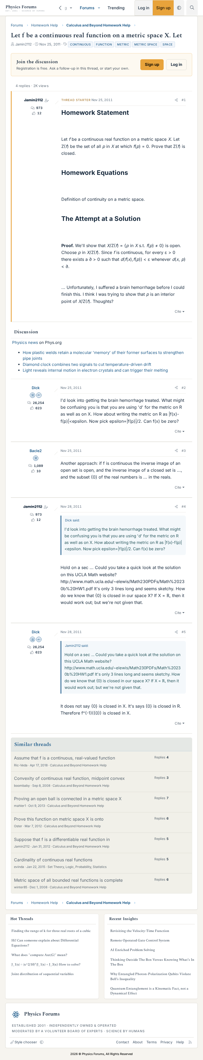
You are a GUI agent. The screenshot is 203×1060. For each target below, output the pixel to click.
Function (104, 44)
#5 (184, 632)
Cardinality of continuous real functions (53, 859)
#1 (184, 100)
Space (168, 44)
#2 (184, 388)
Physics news (25, 342)
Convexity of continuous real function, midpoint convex (69, 778)
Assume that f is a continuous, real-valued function (64, 758)
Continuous (80, 44)
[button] (71, 7)
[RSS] (190, 1042)
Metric (123, 44)
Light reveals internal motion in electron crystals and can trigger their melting (95, 370)
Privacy (166, 1042)
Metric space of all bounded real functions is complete (68, 880)
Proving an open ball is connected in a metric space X (68, 798)
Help (180, 1042)
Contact (122, 1042)
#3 (184, 451)
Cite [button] (178, 311)
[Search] (192, 7)
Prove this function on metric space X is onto (59, 819)
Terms (151, 1042)
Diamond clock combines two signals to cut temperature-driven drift (87, 364)
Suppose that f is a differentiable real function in (62, 839)
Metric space (145, 44)
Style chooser (26, 1042)
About (137, 1042)
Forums (87, 7)
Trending (116, 7)
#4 (184, 506)
